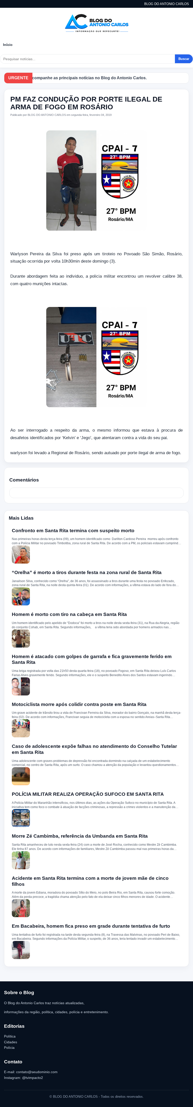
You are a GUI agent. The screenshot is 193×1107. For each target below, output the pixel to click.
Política (10, 1036)
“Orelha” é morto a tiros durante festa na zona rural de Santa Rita (87, 572)
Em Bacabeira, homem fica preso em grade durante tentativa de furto (91, 926)
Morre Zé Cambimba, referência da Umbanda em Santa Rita (80, 836)
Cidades (10, 1042)
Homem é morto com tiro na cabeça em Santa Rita (69, 614)
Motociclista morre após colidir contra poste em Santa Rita (79, 704)
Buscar (183, 59)
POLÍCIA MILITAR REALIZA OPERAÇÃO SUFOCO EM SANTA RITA (88, 794)
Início (8, 45)
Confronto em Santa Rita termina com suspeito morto (73, 530)
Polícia (9, 1048)
